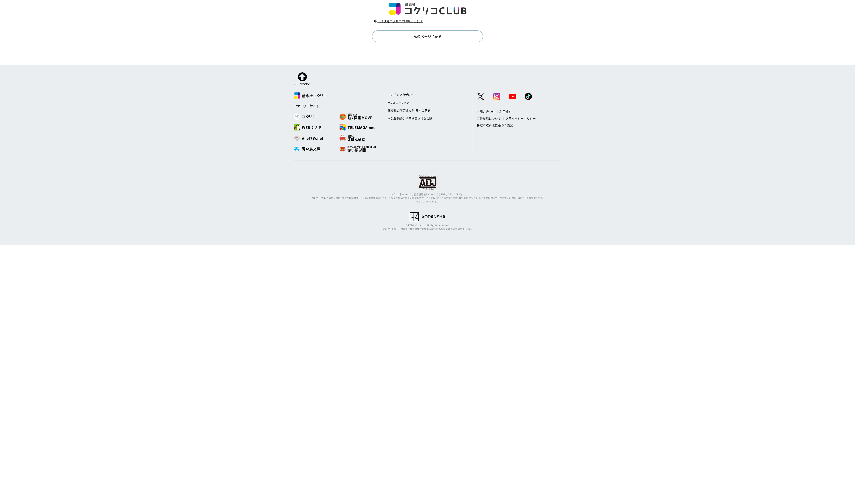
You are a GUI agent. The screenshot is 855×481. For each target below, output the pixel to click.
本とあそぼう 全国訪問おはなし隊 (410, 118)
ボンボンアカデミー (400, 94)
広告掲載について (489, 118)
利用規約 (505, 111)
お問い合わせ (486, 111)
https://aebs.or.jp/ (427, 201)
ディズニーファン (398, 102)
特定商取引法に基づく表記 (495, 125)
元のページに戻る (427, 36)
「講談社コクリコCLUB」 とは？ (400, 21)
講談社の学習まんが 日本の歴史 (409, 110)
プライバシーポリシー (520, 118)
